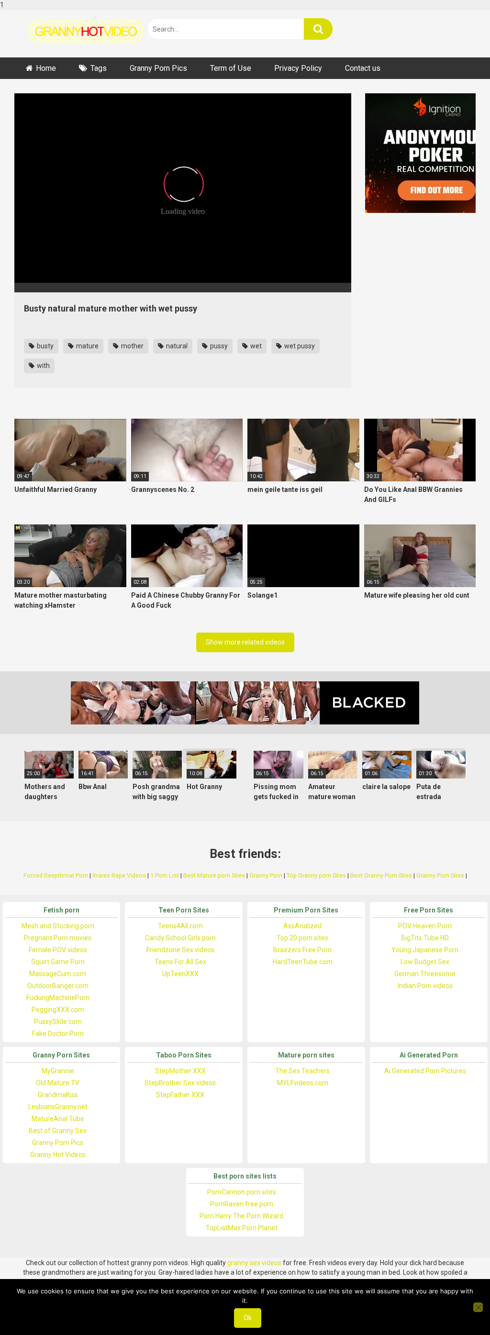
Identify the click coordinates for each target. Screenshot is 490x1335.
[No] (478, 1307)
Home (46, 68)
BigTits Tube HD (425, 938)
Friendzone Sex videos (180, 950)
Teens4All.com (180, 926)
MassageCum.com (57, 974)
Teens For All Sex (180, 962)
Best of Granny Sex (58, 1131)
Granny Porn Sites (440, 875)
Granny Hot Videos (58, 1154)
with (42, 365)
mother (132, 346)
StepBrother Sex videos (180, 1083)
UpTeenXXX (180, 974)
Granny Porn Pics (158, 68)
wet (255, 346)
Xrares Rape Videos (119, 875)
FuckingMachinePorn (57, 997)
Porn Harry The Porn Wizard (241, 1216)
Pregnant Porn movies (57, 938)
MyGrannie (58, 1071)
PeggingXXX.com (58, 1009)
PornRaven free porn (241, 1204)
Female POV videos (58, 950)
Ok (248, 1318)
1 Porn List (164, 875)
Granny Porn (265, 875)
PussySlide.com (58, 1021)
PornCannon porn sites (241, 1192)
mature (87, 346)
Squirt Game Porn (58, 962)
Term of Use (230, 68)
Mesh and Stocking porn (58, 926)
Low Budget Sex (425, 962)
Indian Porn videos (425, 986)
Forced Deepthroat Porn (55, 875)
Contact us (362, 68)
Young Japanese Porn (424, 950)
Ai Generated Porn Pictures (425, 1071)
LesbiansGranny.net (58, 1107)
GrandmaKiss (58, 1095)
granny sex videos (254, 1263)
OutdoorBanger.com (58, 986)
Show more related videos (245, 642)
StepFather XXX (180, 1095)
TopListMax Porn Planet (242, 1228)
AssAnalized (302, 926)
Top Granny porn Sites (316, 875)
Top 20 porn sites (302, 938)
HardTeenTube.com (303, 962)
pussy (218, 346)
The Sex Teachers (302, 1071)
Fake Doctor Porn (58, 1033)
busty (44, 346)
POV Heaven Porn (425, 926)
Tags (98, 68)
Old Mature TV (57, 1083)
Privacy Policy (298, 68)
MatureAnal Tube (58, 1119)
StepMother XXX (180, 1071)
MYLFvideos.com (302, 1083)
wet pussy (299, 346)
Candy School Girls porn (180, 938)
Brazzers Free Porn (302, 950)
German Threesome (425, 974)
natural (176, 346)
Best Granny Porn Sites (381, 875)
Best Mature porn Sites (214, 875)
